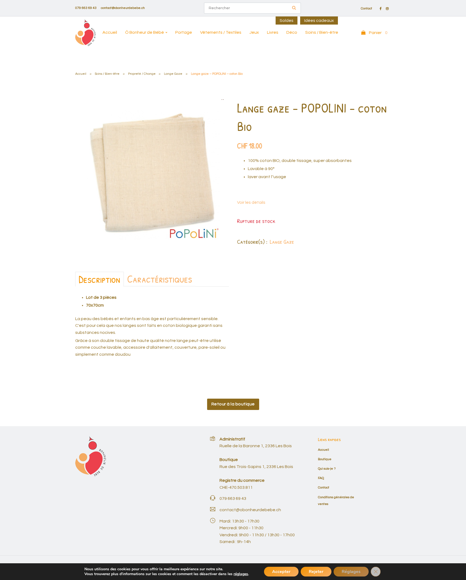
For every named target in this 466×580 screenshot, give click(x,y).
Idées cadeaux (319, 20)
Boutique (324, 459)
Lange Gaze (173, 74)
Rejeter (316, 572)
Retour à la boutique (233, 404)
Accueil (109, 32)
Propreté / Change (142, 74)
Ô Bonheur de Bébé (144, 32)
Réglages (351, 572)
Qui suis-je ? (327, 468)
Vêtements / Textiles (220, 32)
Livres (272, 32)
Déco (291, 32)
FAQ (321, 478)
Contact (366, 8)
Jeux (254, 32)
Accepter (281, 572)
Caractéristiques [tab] (159, 279)
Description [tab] (99, 279)
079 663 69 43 (86, 8)
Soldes (286, 20)
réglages (241, 574)
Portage (183, 32)
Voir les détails (251, 202)
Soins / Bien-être (321, 32)
